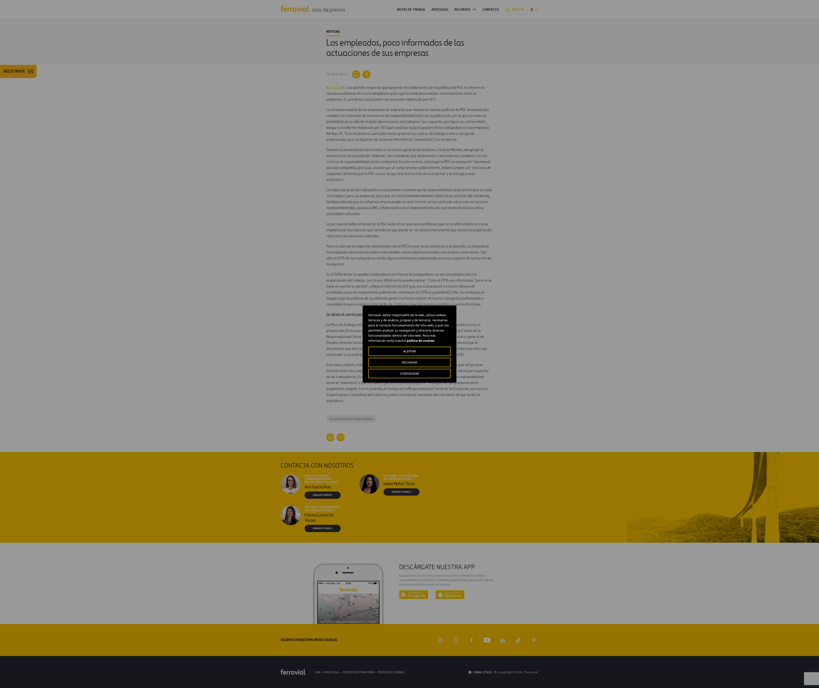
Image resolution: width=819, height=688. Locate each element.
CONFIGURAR (409, 373)
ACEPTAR (409, 351)
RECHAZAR (409, 362)
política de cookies (420, 341)
